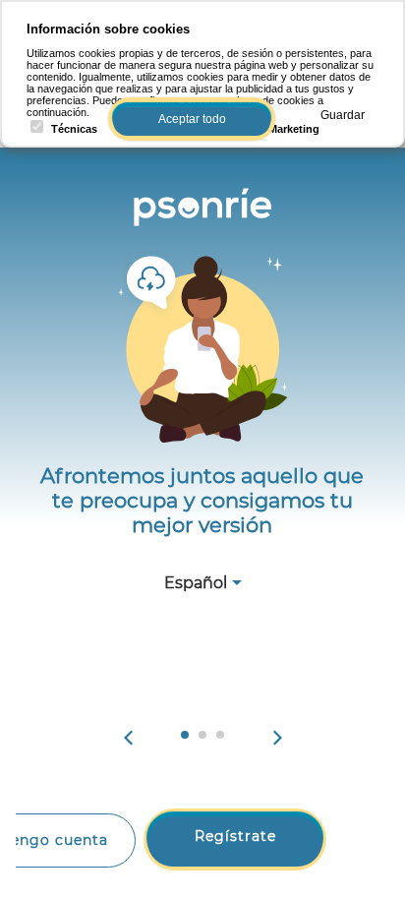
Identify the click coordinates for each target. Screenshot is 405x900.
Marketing (293, 129)
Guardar (342, 115)
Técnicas (74, 129)
